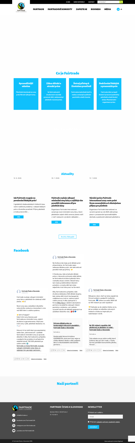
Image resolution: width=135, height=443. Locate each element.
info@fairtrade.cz (21, 415)
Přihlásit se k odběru (95, 412)
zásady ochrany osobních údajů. (108, 422)
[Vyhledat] (121, 2)
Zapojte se (81, 9)
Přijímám (105, 422)
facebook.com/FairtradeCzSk (25, 420)
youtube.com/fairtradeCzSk (25, 430)
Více (18, 217)
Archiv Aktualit (67, 236)
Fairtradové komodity (60, 9)
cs (118, 9)
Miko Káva (61, 303)
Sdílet (45, 359)
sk (121, 9)
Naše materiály (79, 2)
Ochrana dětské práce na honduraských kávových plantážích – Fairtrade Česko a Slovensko (66, 325)
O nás (68, 2)
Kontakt (91, 2)
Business (96, 9)
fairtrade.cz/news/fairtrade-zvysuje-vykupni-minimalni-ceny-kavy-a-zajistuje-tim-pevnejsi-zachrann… (30, 348)
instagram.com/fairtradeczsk (25, 425)
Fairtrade (38, 9)
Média (107, 9)
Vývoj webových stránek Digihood (113, 441)
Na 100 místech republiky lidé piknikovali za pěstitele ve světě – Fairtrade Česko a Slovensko (101, 327)
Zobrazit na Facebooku (36, 359)
